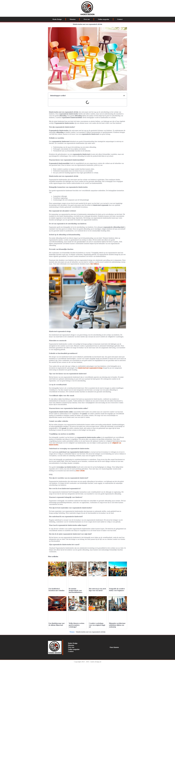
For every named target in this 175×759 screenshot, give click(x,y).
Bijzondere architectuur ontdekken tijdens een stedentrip (117, 625)
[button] (124, 95)
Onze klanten (114, 647)
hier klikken (95, 264)
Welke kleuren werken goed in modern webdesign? (76, 625)
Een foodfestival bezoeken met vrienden (56, 589)
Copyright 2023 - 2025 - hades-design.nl (87, 662)
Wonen (72, 632)
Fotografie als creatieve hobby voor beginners (117, 589)
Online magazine (103, 19)
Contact (120, 19)
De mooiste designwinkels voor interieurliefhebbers (75, 590)
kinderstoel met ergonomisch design (90, 368)
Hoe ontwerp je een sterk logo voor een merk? (97, 589)
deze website (80, 470)
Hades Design (57, 19)
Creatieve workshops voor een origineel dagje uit (97, 625)
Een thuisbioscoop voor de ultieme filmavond (57, 624)
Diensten (72, 19)
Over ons (87, 19)
